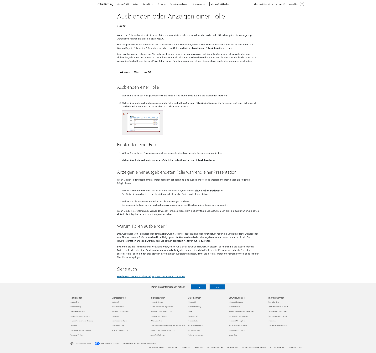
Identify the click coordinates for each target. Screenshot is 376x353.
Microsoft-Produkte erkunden (80, 330)
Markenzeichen (232, 347)
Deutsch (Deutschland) (83, 343)
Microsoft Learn (234, 307)
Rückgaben (115, 316)
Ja (199, 286)
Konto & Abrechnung (178, 4)
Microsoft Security (194, 307)
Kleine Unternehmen (195, 335)
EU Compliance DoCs (277, 347)
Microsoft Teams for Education (161, 311)
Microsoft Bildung (157, 302)
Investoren (272, 321)
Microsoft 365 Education (159, 316)
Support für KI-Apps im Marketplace (241, 311)
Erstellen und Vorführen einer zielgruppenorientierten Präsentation (151, 276)
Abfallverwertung (117, 325)
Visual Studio (233, 335)
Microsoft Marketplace (237, 321)
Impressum (186, 347)
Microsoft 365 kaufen (220, 4)
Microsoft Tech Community (238, 316)
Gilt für (122, 26)
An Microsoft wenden (156, 347)
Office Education (156, 321)
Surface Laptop (75, 307)
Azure (190, 311)
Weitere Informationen (119, 330)
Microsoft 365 (123, 4)
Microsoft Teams (194, 330)
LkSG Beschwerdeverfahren (277, 325)
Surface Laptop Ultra (77, 311)
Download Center (117, 307)
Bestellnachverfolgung (119, 321)
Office (135, 4)
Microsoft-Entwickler (236, 302)
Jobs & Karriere (273, 302)
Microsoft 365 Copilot (195, 325)
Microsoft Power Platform (238, 325)
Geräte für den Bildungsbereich (162, 307)
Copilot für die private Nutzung (81, 321)
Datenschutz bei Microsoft (277, 316)
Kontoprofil (115, 302)
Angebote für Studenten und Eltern (163, 330)
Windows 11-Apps (76, 335)
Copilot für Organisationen (79, 316)
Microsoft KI (192, 302)
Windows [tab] (125, 72)
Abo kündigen (173, 347)
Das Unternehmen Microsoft (278, 307)
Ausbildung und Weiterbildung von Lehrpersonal (168, 325)
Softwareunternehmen (237, 330)
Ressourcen (197, 4)
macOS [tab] (147, 72)
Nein (217, 286)
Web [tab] (136, 72)
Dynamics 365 (193, 316)
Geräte (160, 4)
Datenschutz (198, 347)
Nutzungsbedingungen (215, 347)
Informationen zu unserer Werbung (253, 347)
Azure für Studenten (158, 335)
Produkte (147, 4)
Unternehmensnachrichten (277, 311)
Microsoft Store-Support (120, 311)
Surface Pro (74, 302)
